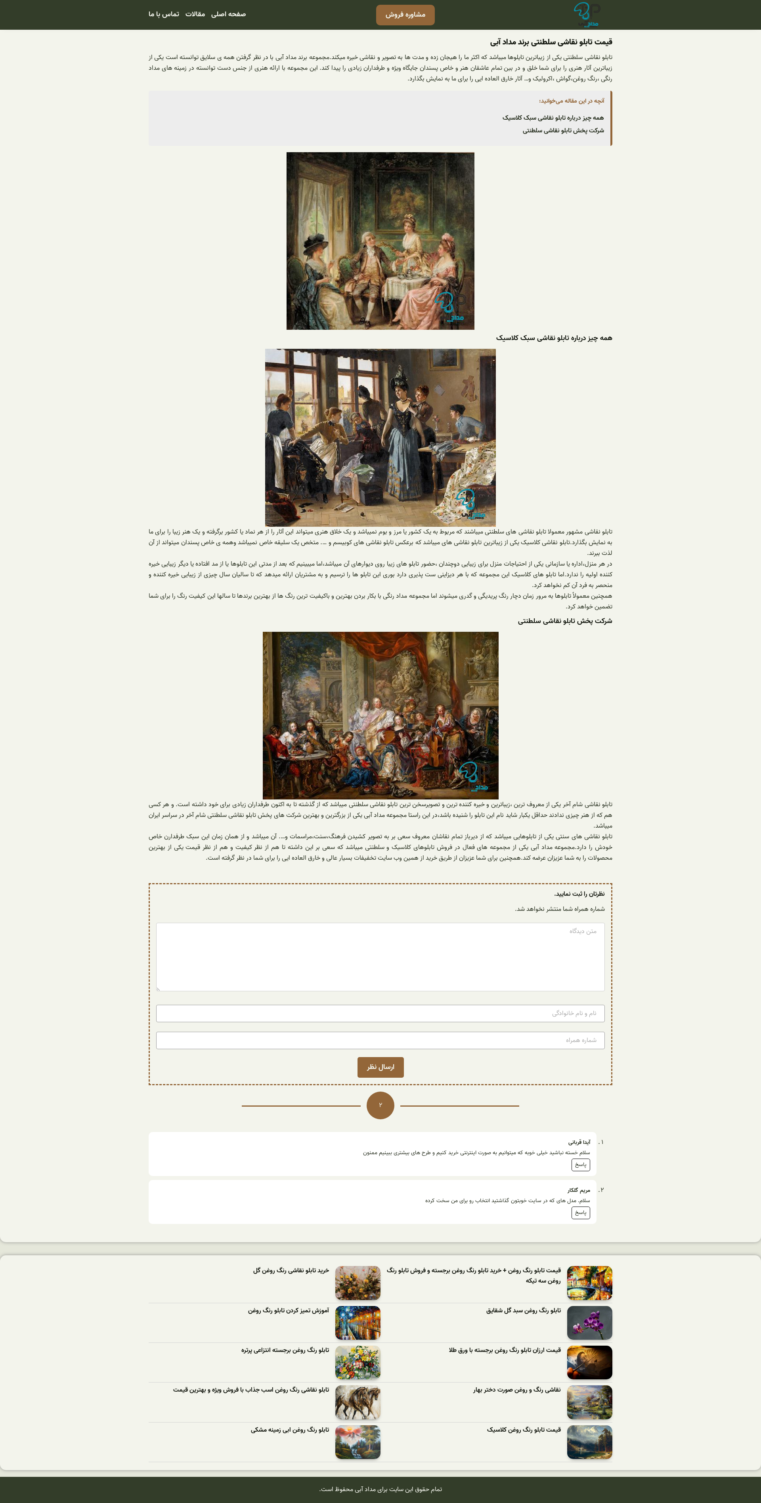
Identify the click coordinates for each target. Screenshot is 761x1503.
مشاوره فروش (405, 15)
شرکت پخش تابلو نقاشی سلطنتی (563, 131)
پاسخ (581, 1164)
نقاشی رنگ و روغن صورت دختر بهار (517, 1390)
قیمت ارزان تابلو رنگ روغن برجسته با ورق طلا (505, 1351)
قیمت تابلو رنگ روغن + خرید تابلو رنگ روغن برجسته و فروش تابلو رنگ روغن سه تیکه (474, 1276)
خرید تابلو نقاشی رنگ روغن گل (291, 1271)
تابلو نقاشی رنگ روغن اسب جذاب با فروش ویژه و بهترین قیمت (251, 1390)
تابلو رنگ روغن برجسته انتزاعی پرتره (285, 1351)
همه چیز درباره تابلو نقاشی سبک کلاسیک (553, 118)
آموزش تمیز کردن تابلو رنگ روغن (288, 1311)
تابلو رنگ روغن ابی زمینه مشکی (290, 1430)
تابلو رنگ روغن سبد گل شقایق (523, 1311)
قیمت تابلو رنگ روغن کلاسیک (524, 1430)
